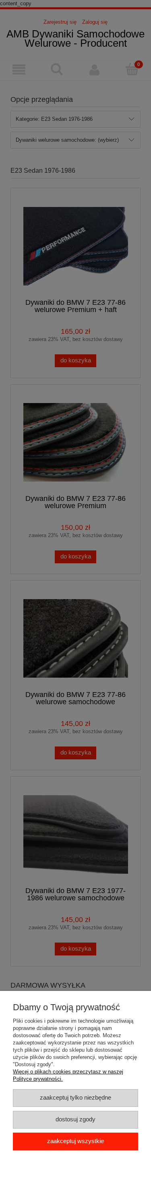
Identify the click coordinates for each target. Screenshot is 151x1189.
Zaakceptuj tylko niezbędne (75, 1097)
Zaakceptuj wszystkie (75, 1141)
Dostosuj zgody (75, 1119)
